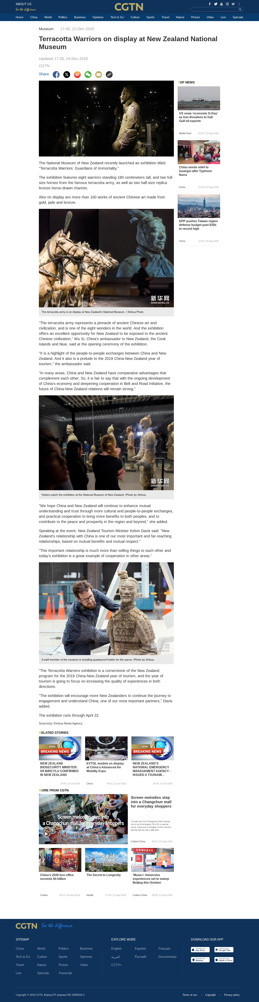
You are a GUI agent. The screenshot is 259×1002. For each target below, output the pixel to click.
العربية (115, 957)
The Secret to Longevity (103, 875)
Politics (62, 17)
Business (80, 17)
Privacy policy (232, 994)
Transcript (65, 973)
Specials (238, 17)
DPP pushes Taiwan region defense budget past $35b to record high (198, 224)
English (116, 948)
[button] (46, 834)
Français (164, 948)
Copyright (211, 994)
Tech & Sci (117, 17)
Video (210, 17)
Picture (195, 17)
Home (19, 17)
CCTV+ (116, 965)
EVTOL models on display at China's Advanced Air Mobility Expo (105, 767)
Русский (140, 956)
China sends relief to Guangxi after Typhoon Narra (195, 171)
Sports (150, 17)
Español (140, 948)
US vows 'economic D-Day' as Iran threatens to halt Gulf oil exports (198, 117)
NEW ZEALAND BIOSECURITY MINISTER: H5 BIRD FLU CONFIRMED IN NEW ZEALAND (59, 769)
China (33, 17)
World (48, 17)
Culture (135, 17)
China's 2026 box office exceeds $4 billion (57, 876)
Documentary (168, 956)
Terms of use (190, 994)
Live (223, 17)
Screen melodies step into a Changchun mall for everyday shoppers (151, 801)
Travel (165, 17)
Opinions (98, 17)
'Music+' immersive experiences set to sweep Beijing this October (151, 878)
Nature (180, 17)
